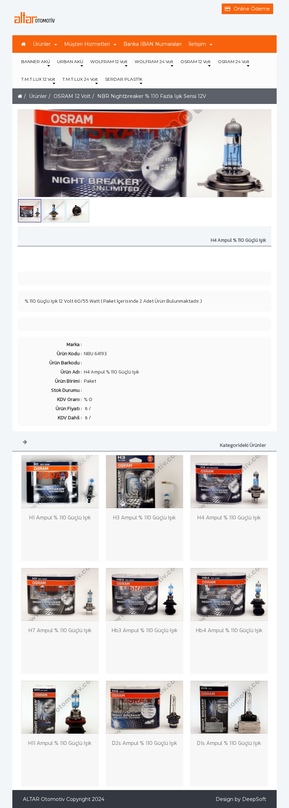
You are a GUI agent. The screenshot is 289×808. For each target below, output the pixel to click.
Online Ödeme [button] (252, 9)
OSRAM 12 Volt (72, 96)
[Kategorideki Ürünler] (25, 441)
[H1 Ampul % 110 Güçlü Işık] (60, 481)
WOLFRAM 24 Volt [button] (154, 61)
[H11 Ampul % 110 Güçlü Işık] (60, 707)
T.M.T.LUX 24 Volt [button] (80, 79)
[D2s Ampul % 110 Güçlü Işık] (144, 707)
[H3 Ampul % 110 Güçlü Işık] (144, 481)
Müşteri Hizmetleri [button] (87, 44)
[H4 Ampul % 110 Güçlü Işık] (229, 481)
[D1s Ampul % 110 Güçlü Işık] (229, 707)
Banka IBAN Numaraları (152, 44)
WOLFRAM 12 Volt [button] (109, 61)
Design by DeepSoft (241, 799)
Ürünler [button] (42, 44)
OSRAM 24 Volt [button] (234, 61)
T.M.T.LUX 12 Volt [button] (38, 79)
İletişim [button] (197, 44)
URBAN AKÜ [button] (70, 61)
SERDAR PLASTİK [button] (123, 79)
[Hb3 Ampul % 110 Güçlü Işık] (144, 594)
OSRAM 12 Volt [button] (195, 61)
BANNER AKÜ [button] (35, 61)
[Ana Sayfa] (23, 44)
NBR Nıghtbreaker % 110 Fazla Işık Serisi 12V (151, 96)
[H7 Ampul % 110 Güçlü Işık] (60, 594)
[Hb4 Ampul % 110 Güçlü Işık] (229, 594)
